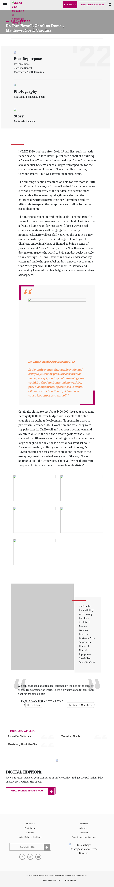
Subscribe (92, 4)
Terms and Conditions (51, 880)
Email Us (84, 823)
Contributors (30, 828)
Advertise (83, 828)
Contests (30, 832)
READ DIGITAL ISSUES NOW (27, 790)
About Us (30, 823)
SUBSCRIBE (27, 847)
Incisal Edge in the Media (30, 837)
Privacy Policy (70, 880)
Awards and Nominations (83, 837)
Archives (84, 832)
